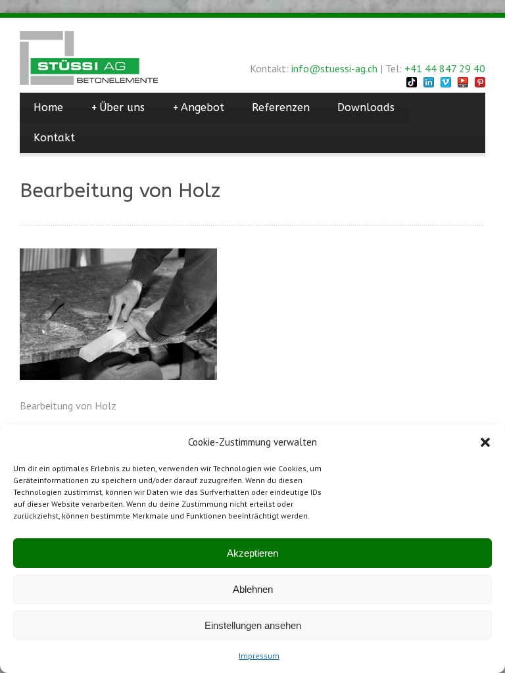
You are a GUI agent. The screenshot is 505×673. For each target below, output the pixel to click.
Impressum (259, 656)
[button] (485, 442)
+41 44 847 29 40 (444, 68)
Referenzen (281, 107)
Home (48, 107)
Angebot (198, 107)
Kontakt (54, 137)
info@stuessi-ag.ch (334, 68)
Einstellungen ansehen (252, 625)
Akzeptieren (252, 553)
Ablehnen (253, 589)
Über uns (118, 107)
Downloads (366, 107)
